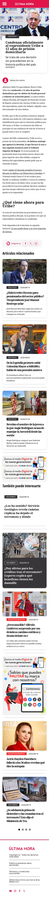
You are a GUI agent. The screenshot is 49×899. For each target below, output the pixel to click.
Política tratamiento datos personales (20, 864)
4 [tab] (30, 829)
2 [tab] (23, 829)
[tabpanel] (25, 658)
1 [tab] (19, 829)
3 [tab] (26, 829)
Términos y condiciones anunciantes (19, 872)
